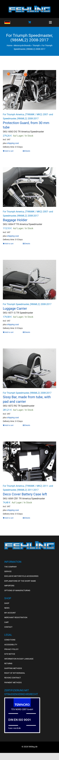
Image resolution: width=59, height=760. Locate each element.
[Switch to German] (7, 22)
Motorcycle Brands (22, 45)
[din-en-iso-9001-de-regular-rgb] (22, 699)
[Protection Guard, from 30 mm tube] (29, 90)
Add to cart (9, 151)
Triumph (36, 45)
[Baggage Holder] (29, 187)
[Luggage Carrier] (29, 279)
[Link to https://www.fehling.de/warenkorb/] (29, 22)
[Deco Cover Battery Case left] (29, 461)
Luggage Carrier (15, 309)
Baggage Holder (15, 220)
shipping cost (13, 143)
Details (27, 151)
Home (9, 45)
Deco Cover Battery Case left (25, 494)
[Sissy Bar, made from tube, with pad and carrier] (29, 368)
